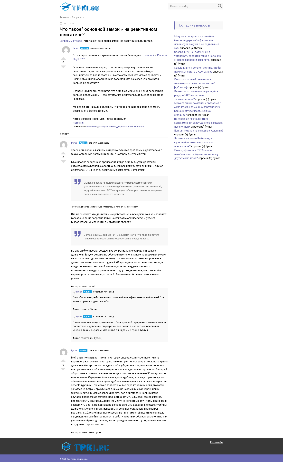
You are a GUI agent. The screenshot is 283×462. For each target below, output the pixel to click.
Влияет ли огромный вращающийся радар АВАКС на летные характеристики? (196, 95)
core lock (149, 55)
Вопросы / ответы (71, 40)
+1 (63, 57)
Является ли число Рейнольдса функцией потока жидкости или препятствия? (193, 142)
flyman (76, 48)
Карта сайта (216, 442)
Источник (78, 122)
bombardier (91, 126)
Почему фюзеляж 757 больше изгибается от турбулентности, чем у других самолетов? (196, 154)
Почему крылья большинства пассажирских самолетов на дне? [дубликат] (195, 83)
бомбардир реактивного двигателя (126, 126)
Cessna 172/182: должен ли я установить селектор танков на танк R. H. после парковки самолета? (197, 55)
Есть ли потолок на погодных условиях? (198, 130)
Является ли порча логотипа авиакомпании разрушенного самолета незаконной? (198, 122)
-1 (63, 68)
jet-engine (103, 126)
